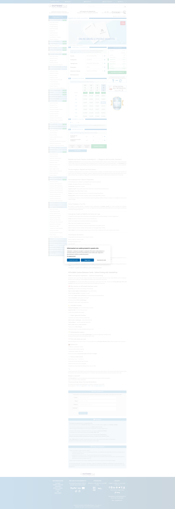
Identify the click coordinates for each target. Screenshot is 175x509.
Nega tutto (87, 260)
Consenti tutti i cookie (73, 260)
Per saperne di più (71, 256)
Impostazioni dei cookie (101, 260)
